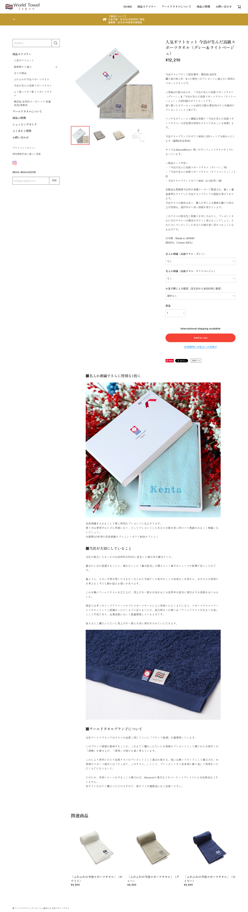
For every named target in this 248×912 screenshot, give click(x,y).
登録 (54, 180)
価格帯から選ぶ (23, 67)
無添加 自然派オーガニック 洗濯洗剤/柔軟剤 (32, 103)
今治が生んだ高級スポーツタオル (33, 85)
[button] (153, 82)
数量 (168, 305)
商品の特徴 (203, 6)
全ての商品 (20, 73)
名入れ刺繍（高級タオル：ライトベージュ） (191, 271)
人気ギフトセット (24, 60)
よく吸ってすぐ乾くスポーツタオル (33, 94)
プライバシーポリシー (24, 147)
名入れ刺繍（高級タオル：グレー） (186, 254)
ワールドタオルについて (176, 6)
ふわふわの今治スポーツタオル (31, 79)
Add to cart (200, 337)
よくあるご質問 (21, 131)
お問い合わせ (224, 6)
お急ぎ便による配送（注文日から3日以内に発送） (194, 288)
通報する (196, 360)
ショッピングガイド (24, 124)
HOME (127, 6)
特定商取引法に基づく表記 (26, 154)
